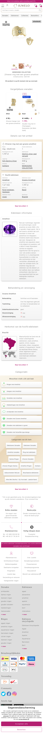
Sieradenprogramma (31, 568)
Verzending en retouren (11, 577)
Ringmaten (11, 571)
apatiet (24, 601)
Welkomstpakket (11, 564)
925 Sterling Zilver (9, 161)
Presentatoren (32, 564)
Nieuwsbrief (31, 571)
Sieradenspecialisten (31, 561)
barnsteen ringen (7, 633)
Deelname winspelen (11, 568)
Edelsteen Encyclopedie (30, 626)
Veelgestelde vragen (11, 581)
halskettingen (6, 608)
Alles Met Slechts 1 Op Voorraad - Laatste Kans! (21, 480)
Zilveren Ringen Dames (10, 466)
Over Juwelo (31, 558)
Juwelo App (11, 574)
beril (23, 608)
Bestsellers (35, 16)
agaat (24, 591)
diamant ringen (6, 598)
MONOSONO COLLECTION (27, 167)
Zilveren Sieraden (28, 459)
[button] (2, 5)
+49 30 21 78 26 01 (13, 536)
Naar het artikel (20, 206)
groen (4, 197)
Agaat (24, 629)
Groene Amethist (28, 180)
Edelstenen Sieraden (13, 446)
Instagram (14, 694)
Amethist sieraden (13, 452)
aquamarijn (26, 605)
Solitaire (5, 166)
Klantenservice (11, 558)
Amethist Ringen (26, 466)
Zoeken (40, 10)
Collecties (24, 16)
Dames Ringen (14, 459)
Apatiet (24, 635)
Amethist (5, 180)
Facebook (9, 694)
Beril (23, 645)
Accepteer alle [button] (21, 724)
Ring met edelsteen (29, 452)
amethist (25, 598)
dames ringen (6, 595)
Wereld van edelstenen (31, 574)
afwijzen (6, 716)
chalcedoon (26, 611)
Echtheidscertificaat (11, 561)
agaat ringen (5, 623)
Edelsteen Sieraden (30, 446)
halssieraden (5, 611)
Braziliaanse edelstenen (30, 473)
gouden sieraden (7, 605)
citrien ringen (6, 637)
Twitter (3, 694)
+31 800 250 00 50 (12, 534)
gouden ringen (6, 601)
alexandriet (26, 595)
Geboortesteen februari (12, 473)
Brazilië (25, 197)
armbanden (5, 591)
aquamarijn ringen (7, 630)
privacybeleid (23, 719)
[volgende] (38, 113)
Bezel (24, 190)
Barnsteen (25, 642)
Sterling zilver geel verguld (29, 155)
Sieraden (5, 16)
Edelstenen (15, 16)
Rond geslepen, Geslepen (8, 191)
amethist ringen (6, 627)
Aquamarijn (26, 639)
